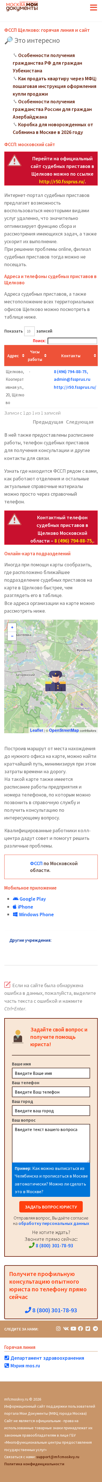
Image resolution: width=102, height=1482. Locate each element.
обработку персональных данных (53, 1223)
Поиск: (39, 340)
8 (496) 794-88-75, (71, 371)
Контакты (70, 355)
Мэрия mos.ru (24, 1365)
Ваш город (22, 1101)
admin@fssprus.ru (72, 379)
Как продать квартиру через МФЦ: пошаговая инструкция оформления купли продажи (55, 86)
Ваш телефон (25, 1082)
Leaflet (36, 730)
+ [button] (12, 627)
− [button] (12, 636)
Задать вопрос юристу (51, 1207)
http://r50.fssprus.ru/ (62, 181)
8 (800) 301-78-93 (54, 1245)
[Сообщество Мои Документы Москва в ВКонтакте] (65, 1328)
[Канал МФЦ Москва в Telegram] (95, 1328)
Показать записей (28, 331)
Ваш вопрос (24, 1120)
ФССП (36, 863)
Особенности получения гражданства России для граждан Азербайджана (52, 109)
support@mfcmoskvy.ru (57, 1456)
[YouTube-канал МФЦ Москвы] (73, 1328)
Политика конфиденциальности (34, 1463)
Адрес (13, 355)
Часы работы (35, 355)
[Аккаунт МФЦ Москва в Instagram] (58, 1328)
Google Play (32, 898)
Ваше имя (21, 1064)
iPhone (25, 906)
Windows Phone (36, 914)
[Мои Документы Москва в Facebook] (80, 1328)
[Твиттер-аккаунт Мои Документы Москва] (87, 1328)
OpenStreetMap (64, 730)
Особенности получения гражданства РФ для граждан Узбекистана (47, 63)
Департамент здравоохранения (46, 1358)
